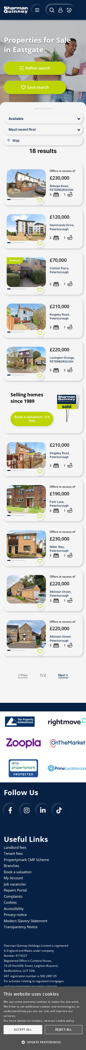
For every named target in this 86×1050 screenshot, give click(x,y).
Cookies (10, 902)
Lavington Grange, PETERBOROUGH (62, 359)
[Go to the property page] (43, 184)
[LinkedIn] (42, 810)
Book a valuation (18, 871)
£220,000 (59, 349)
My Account (13, 877)
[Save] (40, 200)
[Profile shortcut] (60, 10)
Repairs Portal (15, 890)
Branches (11, 865)
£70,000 (58, 260)
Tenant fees (13, 853)
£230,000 (59, 178)
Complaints (13, 896)
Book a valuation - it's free (32, 419)
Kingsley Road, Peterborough (60, 316)
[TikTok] (59, 810)
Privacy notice (15, 914)
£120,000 (59, 217)
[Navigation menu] (37, 10)
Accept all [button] (23, 1029)
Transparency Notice (21, 926)
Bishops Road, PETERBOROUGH (61, 188)
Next (61, 675)
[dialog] (43, 1018)
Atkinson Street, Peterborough (60, 593)
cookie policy (65, 1021)
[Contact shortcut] (69, 10)
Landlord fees (15, 847)
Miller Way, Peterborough (59, 548)
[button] (43, 1041)
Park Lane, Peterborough (59, 503)
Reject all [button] (63, 1029)
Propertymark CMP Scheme (26, 859)
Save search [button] (38, 87)
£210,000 (59, 306)
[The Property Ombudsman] (20, 721)
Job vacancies (15, 884)
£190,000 (59, 493)
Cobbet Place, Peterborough (59, 270)
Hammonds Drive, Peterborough (62, 227)
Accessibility (14, 908)
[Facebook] (10, 810)
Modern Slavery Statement (25, 920)
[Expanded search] (51, 10)
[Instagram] (26, 810)
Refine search (38, 68)
